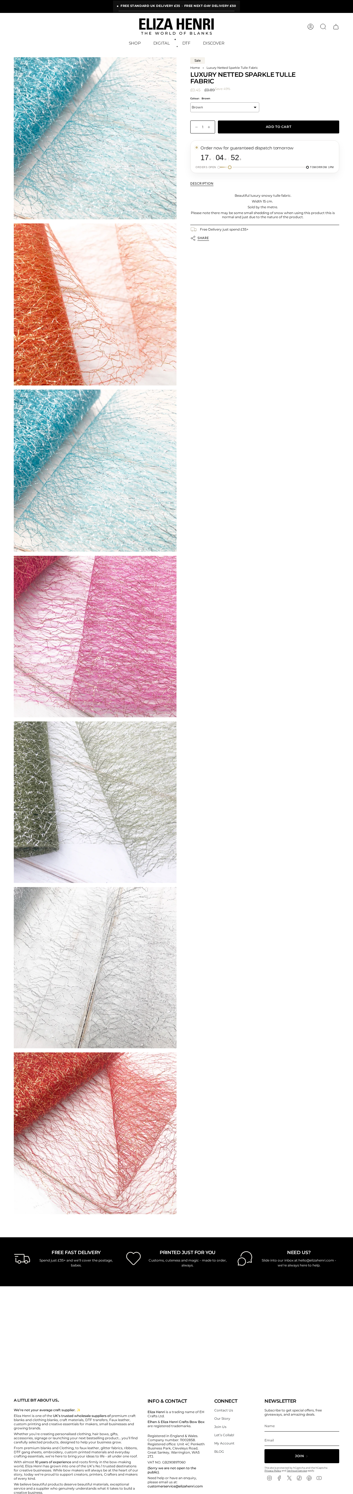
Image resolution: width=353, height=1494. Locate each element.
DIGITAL (161, 43)
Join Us (220, 1427)
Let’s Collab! (224, 1435)
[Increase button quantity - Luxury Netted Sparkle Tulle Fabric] (210, 127)
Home (195, 68)
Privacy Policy (272, 1470)
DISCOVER (213, 43)
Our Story (222, 1418)
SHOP (135, 43)
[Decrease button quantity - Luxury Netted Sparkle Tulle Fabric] (195, 127)
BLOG (219, 1451)
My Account (224, 1443)
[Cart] (336, 26)
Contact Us (223, 1410)
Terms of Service (297, 1470)
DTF (186, 43)
